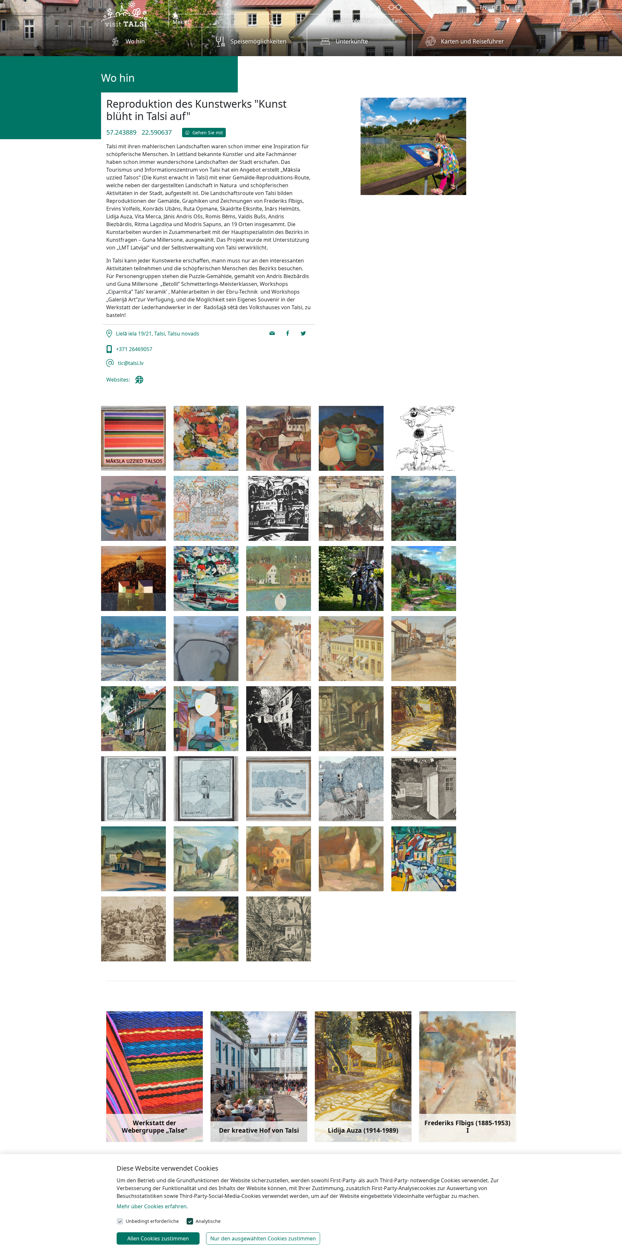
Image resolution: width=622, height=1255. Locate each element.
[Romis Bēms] (133, 858)
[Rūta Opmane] (133, 928)
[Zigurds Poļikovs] (206, 648)
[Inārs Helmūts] (278, 508)
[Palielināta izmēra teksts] (378, 6)
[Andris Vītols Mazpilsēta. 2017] (206, 438)
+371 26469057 (133, 349)
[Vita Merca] (206, 858)
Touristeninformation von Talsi (364, 20)
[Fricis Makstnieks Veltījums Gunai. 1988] (423, 438)
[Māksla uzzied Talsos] (133, 438)
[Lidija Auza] (423, 718)
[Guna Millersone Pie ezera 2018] (133, 508)
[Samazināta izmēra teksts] (364, 6)
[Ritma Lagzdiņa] (423, 788)
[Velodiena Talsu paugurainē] (351, 578)
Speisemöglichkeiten (258, 41)
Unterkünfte (352, 41)
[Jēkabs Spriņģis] (351, 508)
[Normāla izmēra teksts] (371, 6)
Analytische (208, 1221)
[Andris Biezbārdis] (206, 718)
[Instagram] (497, 20)
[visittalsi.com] (140, 382)
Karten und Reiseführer (472, 41)
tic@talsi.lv (130, 363)
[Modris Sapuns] (278, 578)
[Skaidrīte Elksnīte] (278, 858)
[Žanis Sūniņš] (423, 578)
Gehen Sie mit (207, 132)
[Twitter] (518, 20)
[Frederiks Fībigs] (278, 648)
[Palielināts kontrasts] (394, 6)
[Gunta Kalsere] (206, 508)
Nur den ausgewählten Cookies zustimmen (263, 1238)
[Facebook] (508, 20)
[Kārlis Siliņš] (133, 578)
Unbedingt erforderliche (152, 1221)
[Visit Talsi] (126, 13)
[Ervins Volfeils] (133, 718)
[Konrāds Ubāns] (206, 928)
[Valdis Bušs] (206, 578)
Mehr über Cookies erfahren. (152, 1206)
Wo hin (135, 41)
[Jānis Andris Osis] (351, 718)
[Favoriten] (351, 6)
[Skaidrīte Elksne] (351, 858)
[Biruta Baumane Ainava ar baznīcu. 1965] (278, 438)
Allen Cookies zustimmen (158, 1238)
